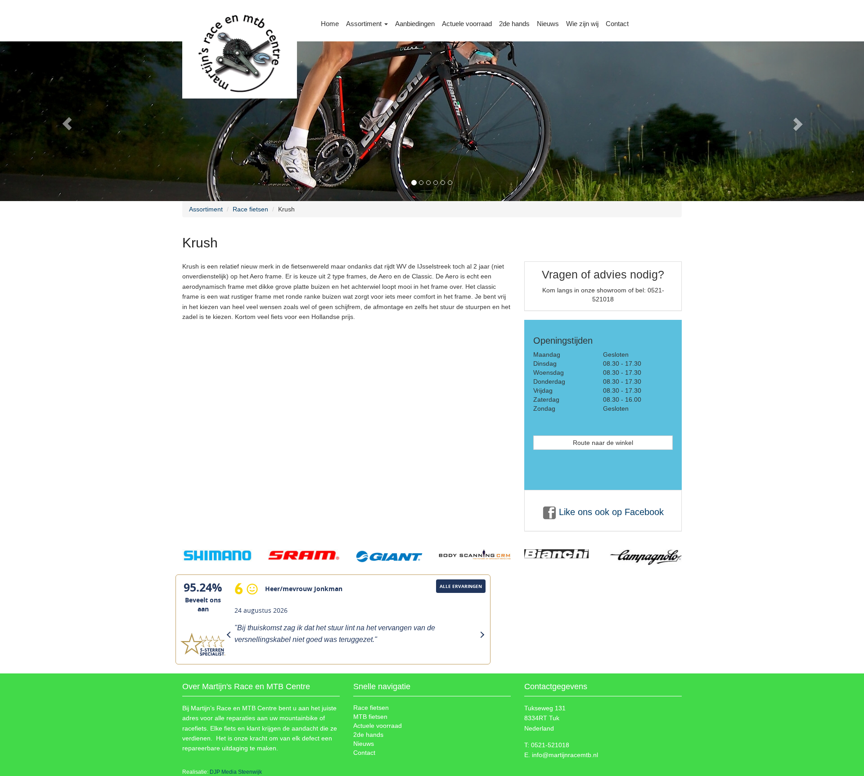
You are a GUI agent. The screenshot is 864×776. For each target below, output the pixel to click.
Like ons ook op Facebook (610, 512)
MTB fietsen (370, 716)
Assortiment (364, 23)
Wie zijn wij (582, 23)
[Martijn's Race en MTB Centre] (239, 25)
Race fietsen (250, 209)
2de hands (514, 23)
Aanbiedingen (415, 23)
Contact (617, 23)
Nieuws (548, 23)
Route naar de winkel (603, 442)
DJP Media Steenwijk (236, 772)
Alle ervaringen (461, 586)
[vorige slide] (65, 121)
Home (330, 23)
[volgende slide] (799, 121)
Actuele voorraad (467, 23)
